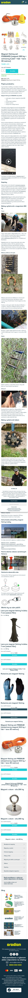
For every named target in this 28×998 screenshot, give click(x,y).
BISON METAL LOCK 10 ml (16, 594)
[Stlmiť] (12, 173)
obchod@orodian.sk (10, 882)
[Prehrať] (3, 173)
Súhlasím (14, 533)
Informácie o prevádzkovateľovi (14, 510)
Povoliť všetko (14, 500)
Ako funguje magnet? (17, 911)
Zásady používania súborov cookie (14, 508)
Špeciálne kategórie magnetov (11, 871)
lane (22, 176)
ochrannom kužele (6, 177)
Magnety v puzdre (8, 848)
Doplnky (6, 867)
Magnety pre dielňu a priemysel (12, 859)
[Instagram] (17, 954)
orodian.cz (14, 985)
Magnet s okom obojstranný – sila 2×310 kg (12, 544)
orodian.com (15, 983)
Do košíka (12, 71)
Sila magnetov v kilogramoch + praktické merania (18, 925)
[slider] (8, 173)
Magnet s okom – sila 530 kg (8, 542)
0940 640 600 (8, 884)
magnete (18, 176)
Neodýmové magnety (9, 844)
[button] (8, 161)
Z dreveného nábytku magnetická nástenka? (17, 933)
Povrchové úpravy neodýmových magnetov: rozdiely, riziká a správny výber (19, 904)
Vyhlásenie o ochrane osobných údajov (14, 509)
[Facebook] (11, 954)
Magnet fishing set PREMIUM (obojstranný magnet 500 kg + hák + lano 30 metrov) (14, 785)
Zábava (6, 863)
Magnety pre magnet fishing (13, 80)
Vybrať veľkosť (14, 709)
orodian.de (22, 983)
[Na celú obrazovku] (14, 173)
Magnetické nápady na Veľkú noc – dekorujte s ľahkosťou (18, 897)
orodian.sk (9, 983)
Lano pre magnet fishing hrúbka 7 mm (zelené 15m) (14, 669)
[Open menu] (26, 2)
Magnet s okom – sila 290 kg (14, 839)
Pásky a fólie (7, 855)
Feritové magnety (8, 852)
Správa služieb (14, 506)
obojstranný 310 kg (9, 238)
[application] (8, 161)
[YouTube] (14, 954)
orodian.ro (20, 985)
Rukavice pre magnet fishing (8, 549)
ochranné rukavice (20, 185)
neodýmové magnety (10, 949)
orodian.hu (8, 985)
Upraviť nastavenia (14, 504)
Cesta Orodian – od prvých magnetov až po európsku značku (19, 918)
